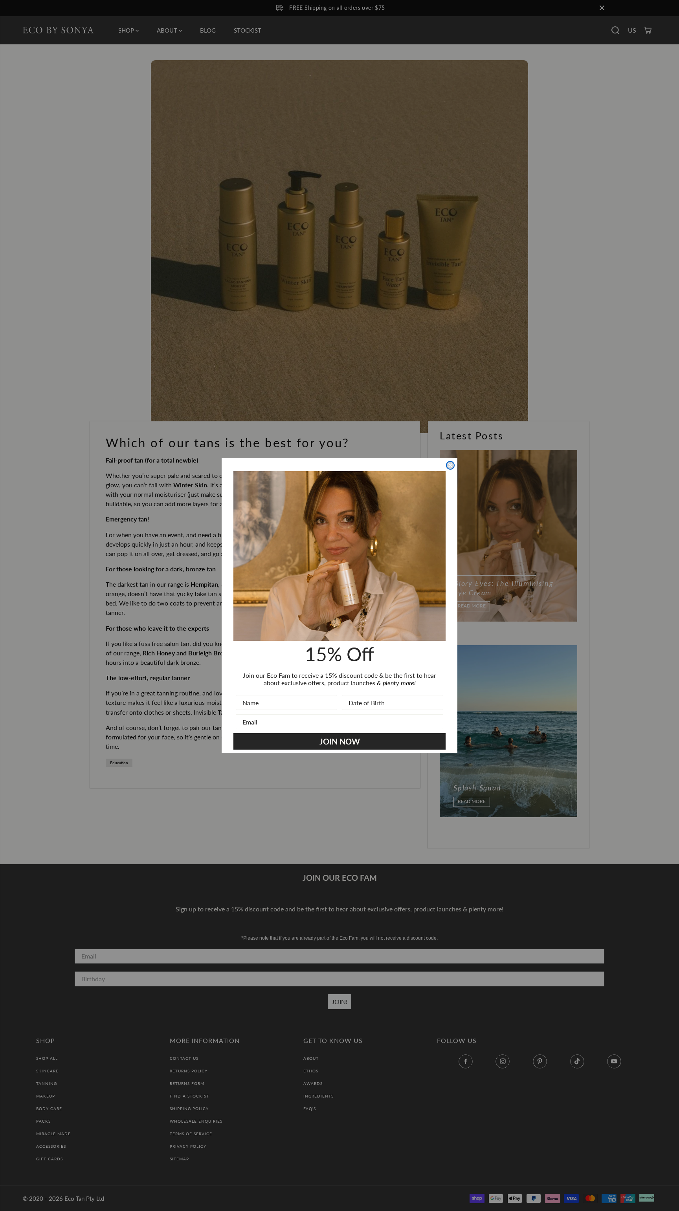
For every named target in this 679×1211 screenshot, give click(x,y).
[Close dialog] (450, 465)
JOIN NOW (339, 741)
